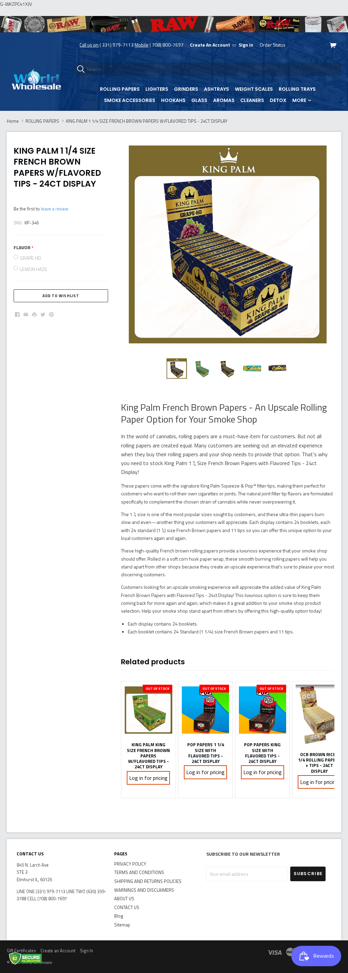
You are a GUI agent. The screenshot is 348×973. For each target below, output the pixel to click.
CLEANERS (252, 100)
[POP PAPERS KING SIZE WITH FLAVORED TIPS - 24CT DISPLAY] (263, 709)
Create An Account (210, 44)
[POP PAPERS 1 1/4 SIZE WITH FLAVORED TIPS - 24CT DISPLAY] (205, 709)
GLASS (199, 100)
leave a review (54, 208)
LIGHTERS (156, 89)
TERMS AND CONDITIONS (139, 872)
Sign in (246, 44)
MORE (299, 100)
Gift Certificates (21, 950)
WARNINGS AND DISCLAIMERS (144, 890)
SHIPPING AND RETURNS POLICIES (147, 881)
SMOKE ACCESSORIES (129, 100)
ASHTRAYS (216, 89)
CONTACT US (126, 907)
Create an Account (57, 950)
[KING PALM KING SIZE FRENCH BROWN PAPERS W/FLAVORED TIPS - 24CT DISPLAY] (148, 709)
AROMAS (223, 100)
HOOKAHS (173, 100)
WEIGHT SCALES (254, 89)
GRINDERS (186, 89)
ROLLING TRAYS (297, 89)
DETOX (278, 100)
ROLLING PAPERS (120, 89)
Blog (118, 915)
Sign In (86, 950)
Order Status (272, 44)
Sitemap (122, 924)
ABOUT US (124, 898)
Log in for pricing (148, 778)
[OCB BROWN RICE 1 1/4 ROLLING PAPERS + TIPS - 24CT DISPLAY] (319, 714)
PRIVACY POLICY (130, 863)
